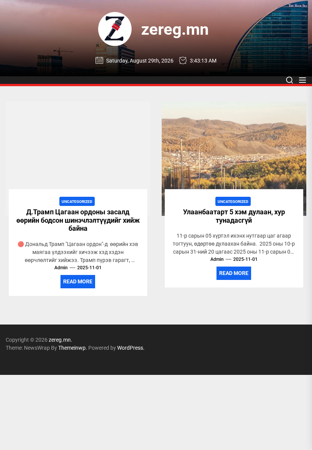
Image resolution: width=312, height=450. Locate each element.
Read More (77, 281)
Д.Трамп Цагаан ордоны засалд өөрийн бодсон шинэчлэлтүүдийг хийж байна (78, 220)
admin (61, 267)
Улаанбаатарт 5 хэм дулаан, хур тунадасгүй (234, 216)
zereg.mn (175, 29)
